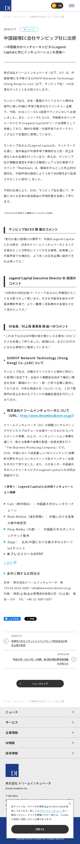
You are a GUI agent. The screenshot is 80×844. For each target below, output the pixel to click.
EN (60, 5)
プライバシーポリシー (51, 810)
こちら (8, 562)
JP (54, 5)
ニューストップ (40, 683)
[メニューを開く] (71, 5)
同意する (40, 829)
